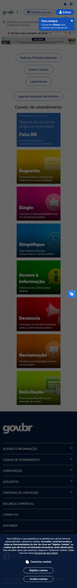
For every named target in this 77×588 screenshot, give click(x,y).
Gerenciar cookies (41, 561)
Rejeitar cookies (38, 570)
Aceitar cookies (38, 578)
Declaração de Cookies (46, 552)
